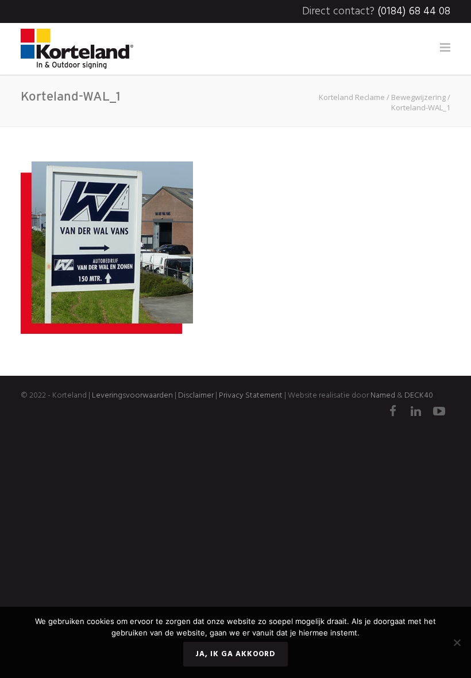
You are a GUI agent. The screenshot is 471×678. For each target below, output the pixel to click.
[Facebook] (392, 412)
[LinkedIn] (415, 412)
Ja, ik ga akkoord (235, 654)
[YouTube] (438, 412)
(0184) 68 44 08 (413, 11)
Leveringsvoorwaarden (132, 395)
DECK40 (418, 395)
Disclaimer (195, 395)
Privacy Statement (251, 395)
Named (382, 395)
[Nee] (456, 642)
